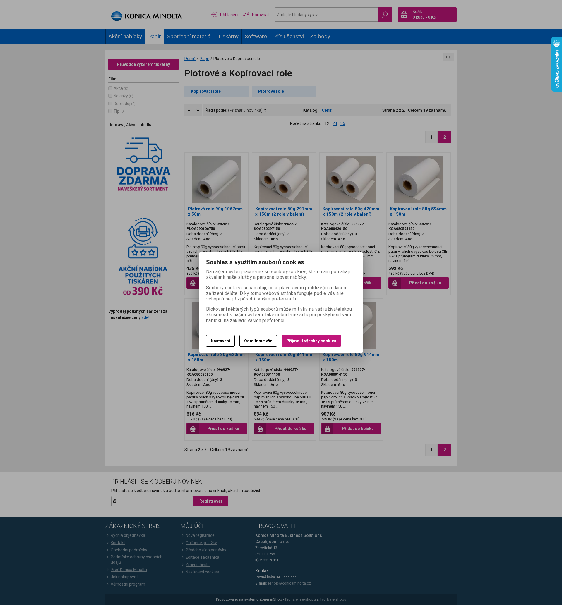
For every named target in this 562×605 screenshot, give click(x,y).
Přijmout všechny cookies (311, 340)
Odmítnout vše (258, 340)
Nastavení (220, 340)
